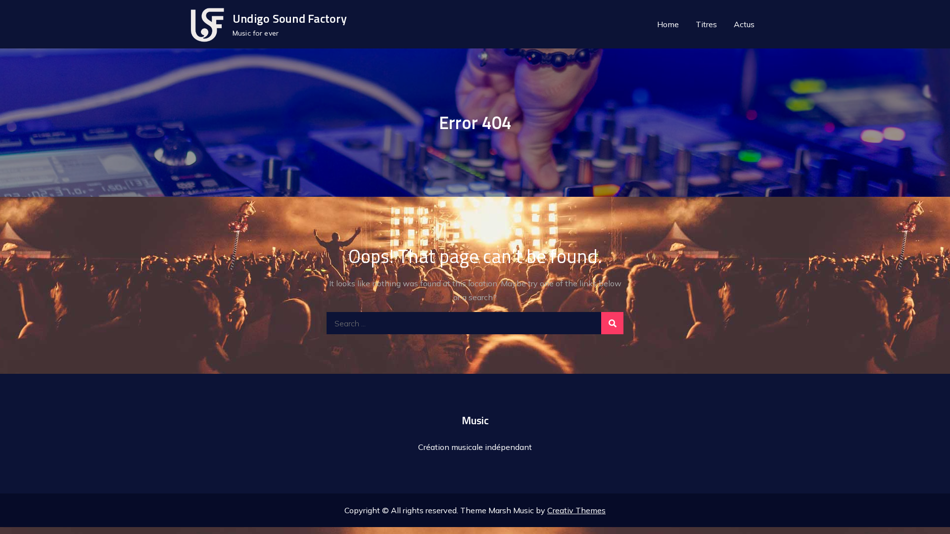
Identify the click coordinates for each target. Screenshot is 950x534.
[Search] (612, 323)
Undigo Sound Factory (290, 18)
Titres (706, 24)
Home (668, 24)
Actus (744, 24)
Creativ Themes (576, 510)
